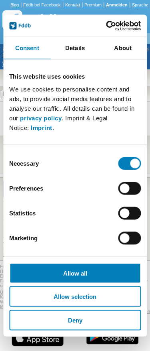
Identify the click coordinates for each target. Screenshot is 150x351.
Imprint (41, 127)
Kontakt (72, 4)
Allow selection (75, 296)
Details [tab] (75, 48)
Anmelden (117, 4)
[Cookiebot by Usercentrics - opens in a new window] (107, 25)
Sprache (140, 4)
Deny (75, 320)
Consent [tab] (27, 48)
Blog (14, 4)
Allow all (75, 273)
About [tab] (123, 48)
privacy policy (41, 117)
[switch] (129, 188)
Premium (93, 4)
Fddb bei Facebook (42, 4)
